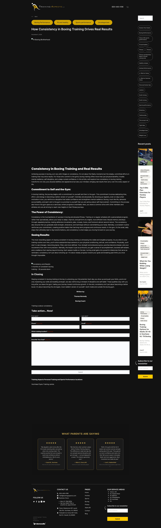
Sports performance (83, 22)
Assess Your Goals (144, 27)
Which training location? (42, 331)
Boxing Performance (42, 22)
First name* (34, 316)
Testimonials (143, 115)
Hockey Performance (145, 68)
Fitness (141, 49)
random (141, 90)
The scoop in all (143, 120)
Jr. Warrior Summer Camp (144, 79)
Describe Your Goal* (41, 339)
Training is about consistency (41, 306)
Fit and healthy (62, 22)
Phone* (36, 323)
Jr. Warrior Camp (144, 73)
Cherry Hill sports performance (144, 38)
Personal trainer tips (145, 85)
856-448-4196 (117, 7)
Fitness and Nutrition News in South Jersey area (145, 56)
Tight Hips (142, 125)
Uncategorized (103, 22)
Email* (87, 323)
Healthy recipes (143, 63)
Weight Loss (142, 135)
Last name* (85, 316)
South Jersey (143, 95)
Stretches (142, 110)
